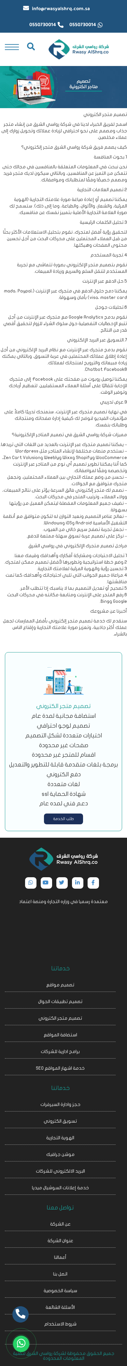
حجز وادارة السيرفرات (60, 1104)
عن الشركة (60, 1224)
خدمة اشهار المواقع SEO (60, 1068)
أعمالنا (60, 1257)
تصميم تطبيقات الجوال (60, 1001)
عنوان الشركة (60, 1240)
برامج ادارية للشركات (60, 1051)
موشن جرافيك (60, 1154)
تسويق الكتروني (60, 1121)
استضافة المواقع (60, 1034)
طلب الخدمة (63, 819)
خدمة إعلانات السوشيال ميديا (60, 1187)
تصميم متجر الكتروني (60, 1018)
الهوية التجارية (60, 1137)
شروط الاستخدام (60, 1324)
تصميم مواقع (60, 984)
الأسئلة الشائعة (60, 1307)
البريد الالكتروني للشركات (60, 1171)
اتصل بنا (60, 1274)
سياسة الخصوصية (60, 1290)
